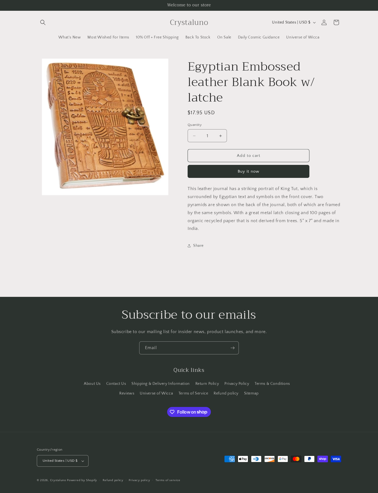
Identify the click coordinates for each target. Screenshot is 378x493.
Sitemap (251, 393)
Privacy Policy (236, 384)
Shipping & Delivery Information (160, 384)
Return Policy (207, 384)
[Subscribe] (232, 347)
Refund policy (226, 393)
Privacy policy (139, 480)
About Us (92, 384)
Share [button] (198, 245)
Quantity (195, 125)
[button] (43, 22)
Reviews (126, 393)
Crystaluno (58, 480)
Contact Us (116, 384)
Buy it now (248, 171)
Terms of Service (193, 393)
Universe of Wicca (156, 393)
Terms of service (168, 480)
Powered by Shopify (82, 480)
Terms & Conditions (272, 384)
